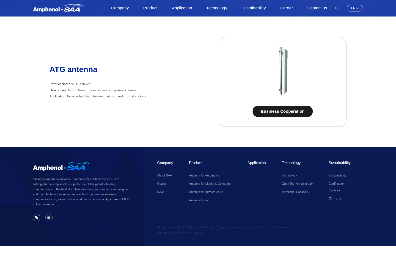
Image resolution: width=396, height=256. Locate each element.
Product (150, 8)
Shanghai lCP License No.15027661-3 (182, 233)
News (161, 192)
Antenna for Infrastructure (206, 192)
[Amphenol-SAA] (58, 8)
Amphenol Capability (295, 192)
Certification (336, 183)
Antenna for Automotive (204, 175)
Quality (162, 183)
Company (120, 8)
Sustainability (254, 8)
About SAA (164, 175)
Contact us (317, 8)
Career (286, 8)
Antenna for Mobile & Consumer (210, 183)
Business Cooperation (283, 111)
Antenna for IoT (199, 200)
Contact (335, 199)
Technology (216, 8)
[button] (232, 71)
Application (182, 8)
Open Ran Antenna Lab (297, 183)
